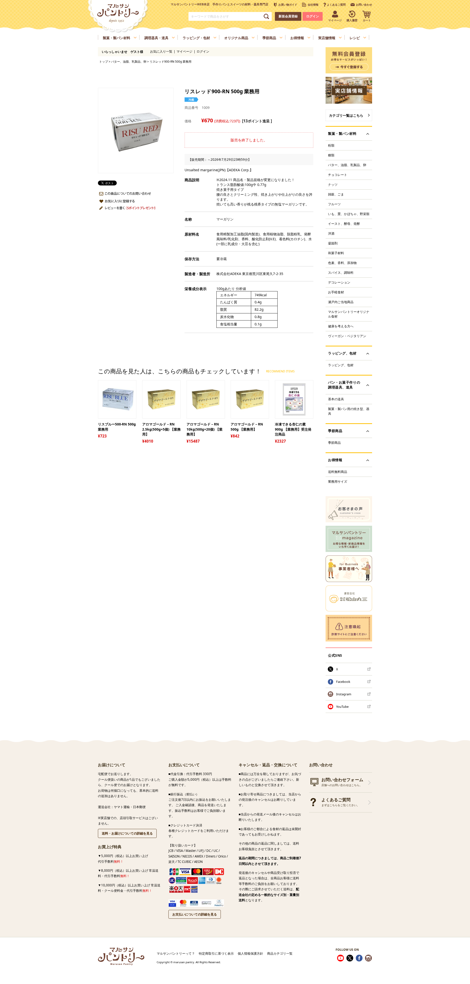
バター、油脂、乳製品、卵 (128, 61)
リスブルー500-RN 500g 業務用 (117, 427)
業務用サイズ (337, 481)
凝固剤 (333, 243)
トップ (103, 61)
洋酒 (331, 233)
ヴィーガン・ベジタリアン (347, 336)
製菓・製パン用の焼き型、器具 (348, 411)
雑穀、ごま (336, 194)
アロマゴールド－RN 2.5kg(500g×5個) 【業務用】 (161, 429)
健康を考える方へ (340, 326)
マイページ (184, 51)
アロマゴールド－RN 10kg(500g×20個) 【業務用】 (205, 429)
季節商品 (334, 442)
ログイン (312, 16)
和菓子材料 (336, 253)
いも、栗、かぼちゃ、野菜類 (348, 214)
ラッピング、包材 (340, 365)
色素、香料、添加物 (342, 263)
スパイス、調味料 (340, 272)
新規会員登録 (288, 16)
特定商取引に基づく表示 (216, 953)
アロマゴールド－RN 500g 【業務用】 (247, 427)
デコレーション (339, 282)
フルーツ (334, 204)
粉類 (331, 145)
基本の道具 (336, 399)
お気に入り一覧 (161, 51)
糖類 (331, 155)
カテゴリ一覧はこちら (346, 115)
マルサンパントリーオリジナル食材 (348, 314)
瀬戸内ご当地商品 (340, 302)
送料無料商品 (337, 471)
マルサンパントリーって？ (176, 953)
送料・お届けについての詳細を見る (127, 833)
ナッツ (333, 184)
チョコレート (337, 174)
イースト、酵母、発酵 (344, 223)
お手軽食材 (336, 292)
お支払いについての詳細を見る (194, 914)
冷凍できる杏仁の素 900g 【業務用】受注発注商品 (293, 429)
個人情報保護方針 (250, 953)
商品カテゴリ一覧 (280, 953)
